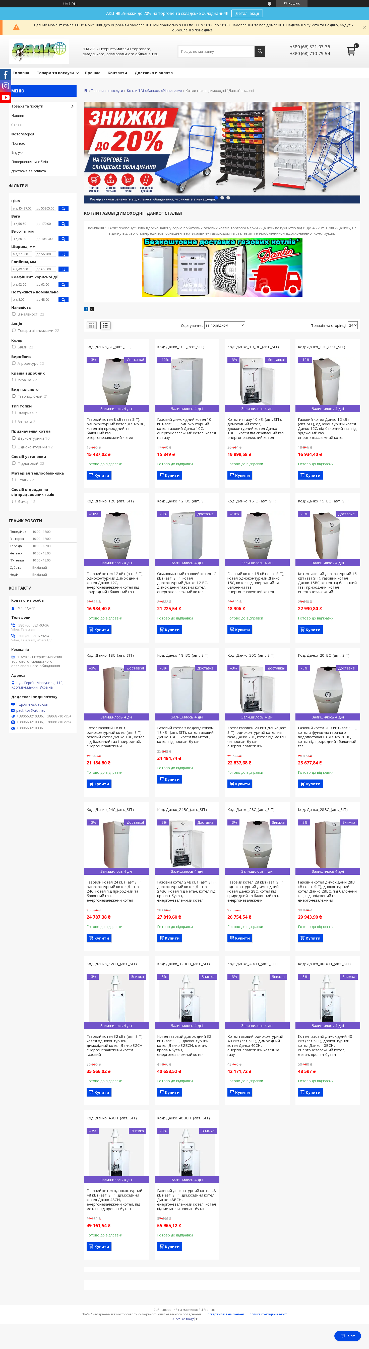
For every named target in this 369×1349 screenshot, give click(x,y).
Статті (16, 124)
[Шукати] (260, 51)
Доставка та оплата (28, 171)
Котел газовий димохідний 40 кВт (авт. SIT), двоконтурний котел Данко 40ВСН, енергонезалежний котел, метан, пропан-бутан (325, 1045)
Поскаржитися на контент (225, 1314)
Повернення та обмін (29, 161)
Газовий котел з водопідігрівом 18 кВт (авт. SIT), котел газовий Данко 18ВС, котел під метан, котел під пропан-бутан (185, 734)
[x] (92, 309)
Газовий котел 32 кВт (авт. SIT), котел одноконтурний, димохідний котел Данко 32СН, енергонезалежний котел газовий (115, 1045)
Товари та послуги (55, 72)
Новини (17, 115)
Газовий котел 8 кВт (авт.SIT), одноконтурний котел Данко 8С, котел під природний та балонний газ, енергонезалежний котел (116, 428)
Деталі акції (247, 13)
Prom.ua (210, 1310)
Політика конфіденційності (267, 1314)
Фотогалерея (22, 134)
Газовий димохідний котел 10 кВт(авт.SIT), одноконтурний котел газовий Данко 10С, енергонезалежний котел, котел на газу (186, 428)
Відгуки (17, 152)
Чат (351, 1335)
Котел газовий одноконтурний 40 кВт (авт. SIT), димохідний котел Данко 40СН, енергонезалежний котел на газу (255, 1045)
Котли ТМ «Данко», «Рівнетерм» (154, 90)
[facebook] (86, 309)
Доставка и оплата (154, 72)
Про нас (92, 72)
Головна (21, 72)
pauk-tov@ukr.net (30, 710)
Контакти (117, 72)
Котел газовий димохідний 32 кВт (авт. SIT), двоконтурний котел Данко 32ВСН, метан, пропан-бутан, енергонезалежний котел (184, 1045)
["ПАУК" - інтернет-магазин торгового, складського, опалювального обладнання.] (39, 51)
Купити (101, 475)
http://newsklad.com (33, 704)
